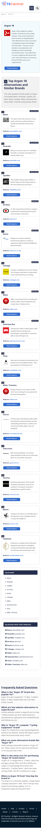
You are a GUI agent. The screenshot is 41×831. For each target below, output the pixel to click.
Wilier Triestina (10, 385)
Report (25, 812)
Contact (15, 812)
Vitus (5, 356)
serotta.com (14, 494)
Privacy (21, 808)
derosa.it (13, 219)
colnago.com (14, 280)
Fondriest (7, 539)
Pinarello (7, 146)
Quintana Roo (9, 324)
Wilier (5, 295)
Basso (5, 114)
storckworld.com (16, 434)
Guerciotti (7, 448)
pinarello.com (15, 160)
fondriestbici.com (16, 555)
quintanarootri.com (17, 341)
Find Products (12, 68)
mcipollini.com (15, 190)
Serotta (6, 478)
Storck (6, 414)
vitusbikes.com (15, 370)
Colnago (6, 265)
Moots (6, 509)
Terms (31, 808)
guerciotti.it (14, 463)
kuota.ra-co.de (15, 251)
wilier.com (13, 309)
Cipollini (6, 175)
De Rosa (6, 205)
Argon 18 (9, 25)
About (5, 812)
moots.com (14, 524)
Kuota (5, 234)
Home (3, 14)
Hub (12, 808)
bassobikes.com (16, 131)
